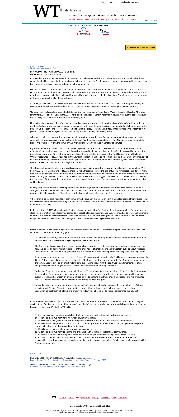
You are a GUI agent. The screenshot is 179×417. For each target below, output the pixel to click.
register (112, 2)
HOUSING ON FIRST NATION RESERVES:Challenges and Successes (61, 358)
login (102, 2)
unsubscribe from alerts (129, 2)
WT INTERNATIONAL (101, 25)
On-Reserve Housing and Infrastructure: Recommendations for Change (60, 365)
